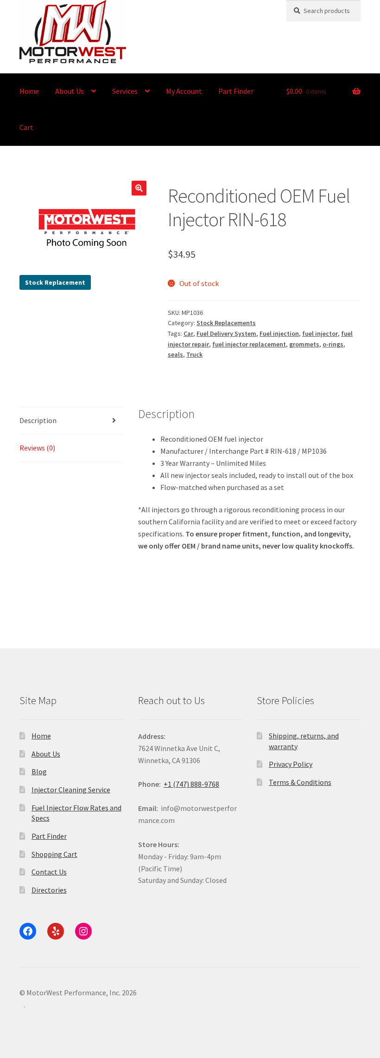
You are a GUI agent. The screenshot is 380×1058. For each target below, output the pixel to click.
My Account (184, 91)
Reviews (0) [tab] (37, 447)
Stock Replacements (226, 323)
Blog (39, 771)
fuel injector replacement (249, 344)
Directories (49, 890)
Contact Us (49, 871)
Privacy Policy (290, 764)
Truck (194, 354)
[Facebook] (27, 931)
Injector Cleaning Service (71, 789)
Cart (26, 127)
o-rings (333, 344)
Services (125, 91)
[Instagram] (83, 931)
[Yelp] (55, 931)
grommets (304, 344)
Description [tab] (38, 420)
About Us (69, 91)
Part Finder (235, 91)
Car (188, 333)
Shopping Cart (54, 854)
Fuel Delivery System (226, 333)
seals (175, 354)
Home (29, 91)
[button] (139, 188)
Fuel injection (279, 333)
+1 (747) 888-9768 (191, 784)
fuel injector (320, 333)
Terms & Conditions (300, 782)
